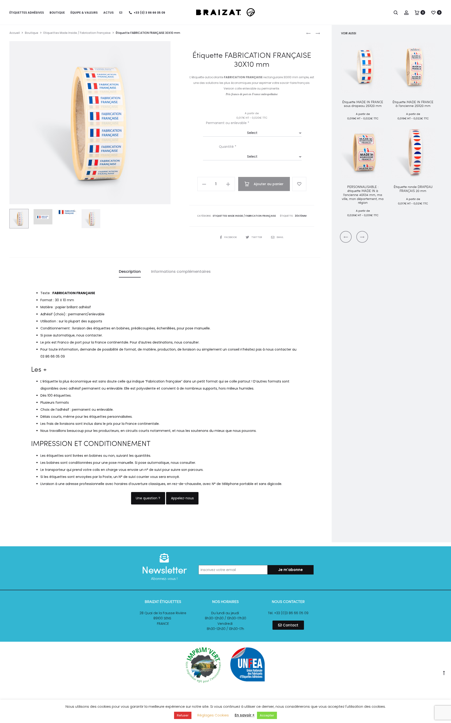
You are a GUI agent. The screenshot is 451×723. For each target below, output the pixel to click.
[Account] (406, 12)
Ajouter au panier (268, 184)
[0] (417, 12)
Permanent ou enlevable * (227, 123)
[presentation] (346, 237)
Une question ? (148, 498)
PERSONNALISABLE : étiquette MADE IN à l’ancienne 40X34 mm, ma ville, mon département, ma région (363, 194)
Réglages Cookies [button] (213, 715)
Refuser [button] (183, 715)
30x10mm (301, 216)
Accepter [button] (267, 715)
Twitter (257, 237)
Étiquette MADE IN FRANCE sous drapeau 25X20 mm (362, 104)
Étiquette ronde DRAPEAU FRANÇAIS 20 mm (413, 188)
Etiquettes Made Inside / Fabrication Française (77, 33)
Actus (108, 13)
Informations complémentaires (181, 271)
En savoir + (245, 715)
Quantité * (227, 146)
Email (280, 237)
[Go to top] (444, 672)
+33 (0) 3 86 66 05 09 (149, 13)
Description (130, 271)
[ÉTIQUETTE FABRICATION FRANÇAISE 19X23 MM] (315, 33)
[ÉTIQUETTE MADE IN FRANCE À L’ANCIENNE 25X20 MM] (308, 33)
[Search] (395, 12)
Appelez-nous (182, 498)
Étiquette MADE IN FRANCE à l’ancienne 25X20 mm (413, 104)
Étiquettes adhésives (26, 13)
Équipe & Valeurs (84, 13)
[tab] (130, 271)
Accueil (14, 33)
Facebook (230, 237)
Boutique (57, 13)
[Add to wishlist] (299, 184)
